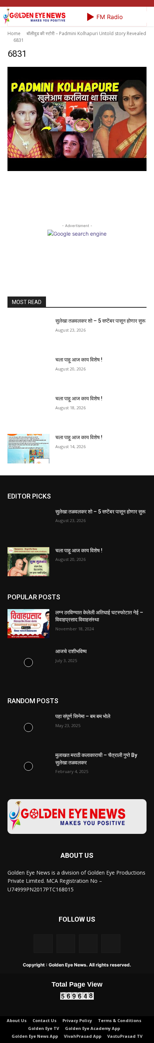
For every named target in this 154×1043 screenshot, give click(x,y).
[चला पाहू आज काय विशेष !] (28, 370)
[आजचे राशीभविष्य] (28, 662)
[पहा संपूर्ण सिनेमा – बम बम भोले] (28, 727)
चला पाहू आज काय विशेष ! (78, 360)
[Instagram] (65, 943)
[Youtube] (110, 943)
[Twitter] (88, 943)
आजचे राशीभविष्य (71, 651)
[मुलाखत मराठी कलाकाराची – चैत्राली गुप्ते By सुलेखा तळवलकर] (28, 766)
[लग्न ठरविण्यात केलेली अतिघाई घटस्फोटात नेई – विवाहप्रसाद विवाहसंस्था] (28, 623)
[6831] (77, 119)
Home (14, 33)
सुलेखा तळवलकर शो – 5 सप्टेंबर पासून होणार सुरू (100, 321)
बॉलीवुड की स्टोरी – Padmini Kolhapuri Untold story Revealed (86, 33)
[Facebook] (43, 943)
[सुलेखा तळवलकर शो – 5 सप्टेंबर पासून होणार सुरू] (28, 332)
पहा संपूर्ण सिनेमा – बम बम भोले (82, 716)
